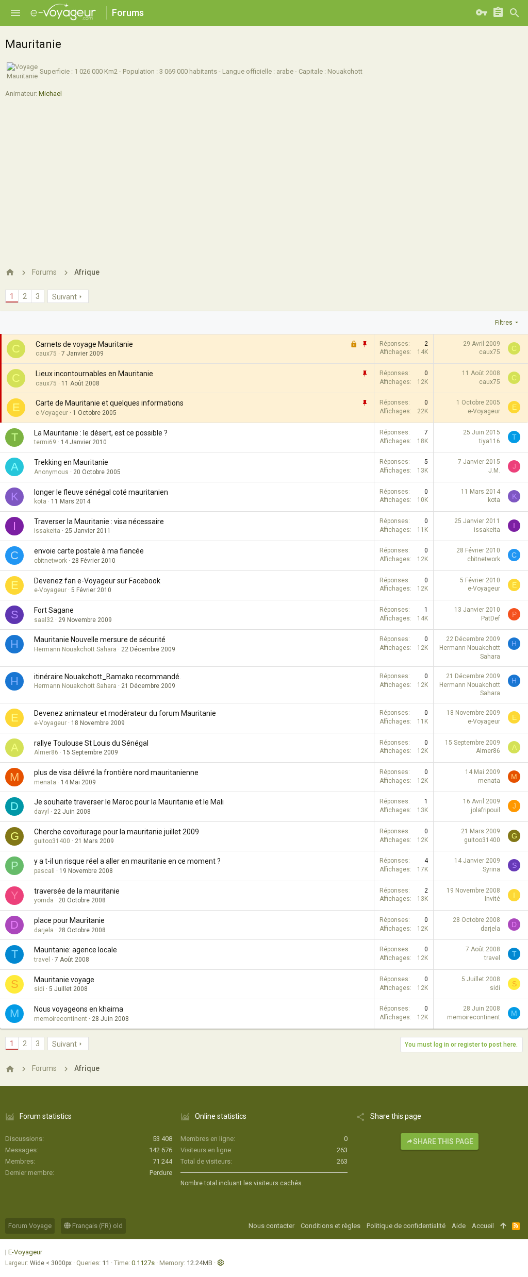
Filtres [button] (504, 322)
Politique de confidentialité (406, 1226)
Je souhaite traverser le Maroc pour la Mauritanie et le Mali (129, 802)
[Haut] (503, 1226)
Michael (50, 93)
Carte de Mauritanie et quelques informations (110, 403)
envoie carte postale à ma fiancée (89, 551)
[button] (15, 13)
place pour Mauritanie (69, 920)
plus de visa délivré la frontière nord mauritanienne (116, 772)
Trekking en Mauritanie (71, 462)
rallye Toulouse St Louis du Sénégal (91, 743)
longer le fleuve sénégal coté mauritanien (101, 492)
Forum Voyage (30, 1226)
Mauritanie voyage (64, 980)
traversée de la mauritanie (77, 891)
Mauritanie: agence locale (75, 950)
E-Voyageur (25, 1252)
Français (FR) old (97, 1226)
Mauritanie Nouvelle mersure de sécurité (100, 639)
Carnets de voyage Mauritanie (84, 344)
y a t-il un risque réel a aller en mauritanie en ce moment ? (127, 861)
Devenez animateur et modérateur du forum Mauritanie (125, 713)
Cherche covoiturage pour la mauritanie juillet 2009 (116, 832)
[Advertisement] (264, 178)
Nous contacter (271, 1226)
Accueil (483, 1226)
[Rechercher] (514, 13)
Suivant (64, 297)
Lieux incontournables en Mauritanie (94, 373)
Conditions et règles (330, 1226)
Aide (459, 1226)
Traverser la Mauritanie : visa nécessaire (99, 521)
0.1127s (143, 1263)
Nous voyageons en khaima (78, 1009)
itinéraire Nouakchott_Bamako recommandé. (107, 677)
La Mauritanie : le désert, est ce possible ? (101, 433)
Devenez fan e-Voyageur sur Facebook (97, 581)
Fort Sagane (54, 610)
